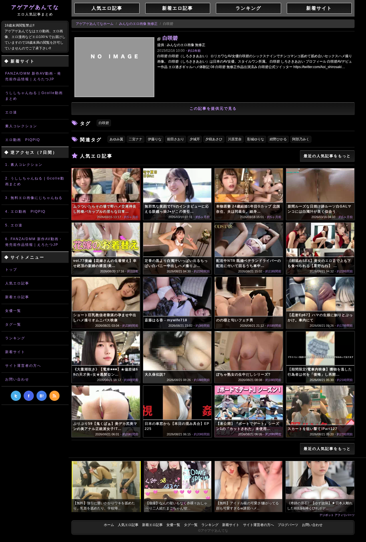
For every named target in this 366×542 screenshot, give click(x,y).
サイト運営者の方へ (23, 366)
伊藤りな (155, 139)
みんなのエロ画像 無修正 (138, 24)
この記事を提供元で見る (213, 108)
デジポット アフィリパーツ (337, 515)
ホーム (109, 525)
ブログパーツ (288, 525)
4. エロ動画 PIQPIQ (25, 212)
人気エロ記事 (17, 283)
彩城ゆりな (255, 139)
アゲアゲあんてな (35, 10)
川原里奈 (235, 139)
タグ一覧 (13, 324)
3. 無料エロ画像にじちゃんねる (34, 198)
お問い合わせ (17, 379)
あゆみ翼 (116, 139)
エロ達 (11, 112)
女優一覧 (13, 311)
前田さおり (175, 139)
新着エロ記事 (17, 297)
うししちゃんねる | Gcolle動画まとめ (34, 96)
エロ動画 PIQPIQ (22, 140)
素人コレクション (21, 126)
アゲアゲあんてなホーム (95, 24)
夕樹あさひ (213, 139)
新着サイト (15, 352)
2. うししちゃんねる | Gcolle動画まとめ (34, 181)
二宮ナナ (135, 139)
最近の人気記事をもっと (327, 156)
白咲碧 (170, 38)
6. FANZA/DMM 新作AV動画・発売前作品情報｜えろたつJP (34, 242)
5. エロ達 (14, 225)
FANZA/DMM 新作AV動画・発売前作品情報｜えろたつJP (33, 76)
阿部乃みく (300, 139)
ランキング (15, 338)
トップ (11, 270)
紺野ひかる (278, 139)
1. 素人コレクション (24, 165)
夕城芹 (195, 139)
